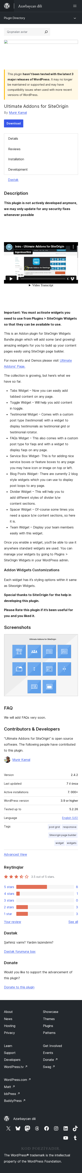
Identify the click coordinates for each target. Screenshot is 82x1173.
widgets (71, 843)
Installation (16, 159)
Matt (9, 1087)
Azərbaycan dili (24, 1119)
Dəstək (13, 180)
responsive (69, 826)
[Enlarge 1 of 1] (73, 639)
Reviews (14, 149)
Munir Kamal (18, 113)
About (8, 1012)
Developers (12, 1060)
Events (48, 1053)
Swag (49, 1067)
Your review (12, 922)
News (8, 1019)
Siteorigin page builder (62, 835)
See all (73, 922)
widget (60, 843)
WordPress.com (17, 1080)
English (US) (70, 818)
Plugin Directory (14, 18)
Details (13, 138)
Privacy (9, 1033)
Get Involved (52, 1046)
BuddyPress (15, 1101)
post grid (54, 826)
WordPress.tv (16, 1067)
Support (10, 1053)
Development (18, 169)
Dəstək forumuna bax (20, 951)
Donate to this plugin (19, 987)
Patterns (49, 1033)
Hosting (9, 1026)
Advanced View (15, 854)
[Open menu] (75, 6)
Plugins (48, 1026)
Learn (8, 1046)
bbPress (12, 1094)
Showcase (50, 1012)
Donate (50, 1060)
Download (14, 123)
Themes (49, 1019)
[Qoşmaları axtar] (46, 32)
